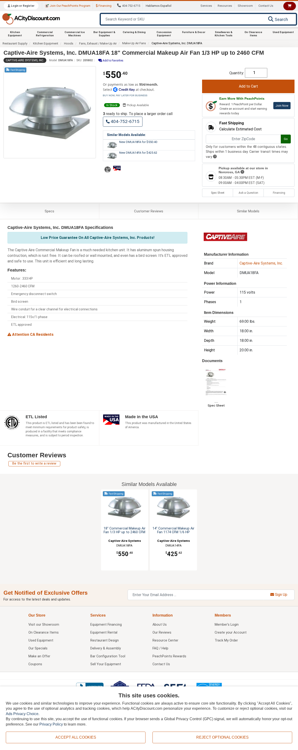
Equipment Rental (103, 633)
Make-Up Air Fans (134, 43)
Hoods (68, 43)
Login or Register (22, 5)
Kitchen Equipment (15, 34)
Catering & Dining (134, 32)
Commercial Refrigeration (45, 34)
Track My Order (226, 640)
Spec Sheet (217, 192)
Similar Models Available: (126, 135)
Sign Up (280, 594)
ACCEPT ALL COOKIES (75, 737)
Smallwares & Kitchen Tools (223, 34)
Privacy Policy (51, 724)
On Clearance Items (253, 34)
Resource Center (165, 640)
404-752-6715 (131, 5)
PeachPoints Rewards (169, 656)
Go (286, 139)
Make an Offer (39, 656)
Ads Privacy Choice (22, 714)
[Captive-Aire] (225, 236)
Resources (225, 5)
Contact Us (265, 5)
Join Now (281, 105)
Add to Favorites (112, 60)
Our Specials (37, 648)
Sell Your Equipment (105, 664)
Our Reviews (161, 633)
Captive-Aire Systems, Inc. (25, 60)
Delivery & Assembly (105, 648)
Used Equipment (283, 32)
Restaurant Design (104, 640)
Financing (105, 5)
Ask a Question (248, 192)
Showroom (245, 5)
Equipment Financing (106, 625)
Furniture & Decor (193, 32)
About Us (159, 625)
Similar (248, 211)
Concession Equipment (164, 34)
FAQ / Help (160, 648)
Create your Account (231, 633)
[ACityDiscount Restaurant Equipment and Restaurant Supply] (31, 18)
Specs (49, 211)
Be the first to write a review (34, 463)
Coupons (35, 664)
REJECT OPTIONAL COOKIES (222, 737)
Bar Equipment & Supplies (104, 34)
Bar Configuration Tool (107, 656)
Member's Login (227, 625)
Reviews (148, 211)
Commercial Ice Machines (74, 34)
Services (206, 5)
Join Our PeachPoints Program (69, 5)
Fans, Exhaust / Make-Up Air (98, 43)
